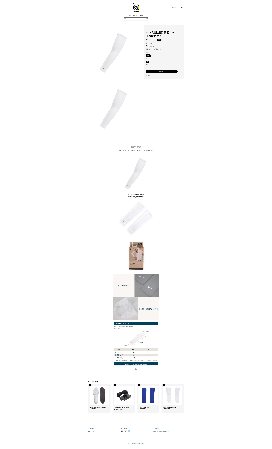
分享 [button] (149, 75)
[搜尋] (147, 19)
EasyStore (141, 443)
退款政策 (141, 446)
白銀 (148, 56)
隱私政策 (136, 446)
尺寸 (147, 59)
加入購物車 (162, 71)
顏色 (147, 53)
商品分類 (135, 15)
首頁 (130, 15)
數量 (147, 64)
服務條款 (131, 446)
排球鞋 (141, 15)
